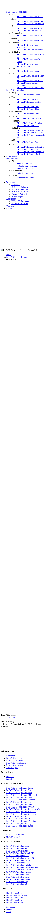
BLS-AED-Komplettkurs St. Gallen (21, 811)
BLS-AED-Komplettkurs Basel (30, 21)
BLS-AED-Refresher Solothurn (30, 123)
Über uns (10, 206)
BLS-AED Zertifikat (20, 189)
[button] (23, 416)
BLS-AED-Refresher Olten (28, 125)
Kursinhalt (15, 184)
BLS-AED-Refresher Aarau (28, 95)
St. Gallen (11, 396)
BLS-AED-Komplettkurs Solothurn (21, 814)
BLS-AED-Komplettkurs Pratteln (30, 24)
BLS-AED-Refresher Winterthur (30, 152)
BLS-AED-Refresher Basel (28, 99)
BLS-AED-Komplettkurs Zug (29, 71)
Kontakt (9, 208)
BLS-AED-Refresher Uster (28, 149)
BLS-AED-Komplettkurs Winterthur (21, 821)
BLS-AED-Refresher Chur (28, 114)
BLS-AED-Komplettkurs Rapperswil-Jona (27, 65)
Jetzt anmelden (7, 708)
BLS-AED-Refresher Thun (28, 109)
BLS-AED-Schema (19, 187)
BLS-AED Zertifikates (10, 519)
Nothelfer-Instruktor (19, 203)
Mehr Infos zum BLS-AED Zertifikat (16, 585)
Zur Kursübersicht (8, 248)
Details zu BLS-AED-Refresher (14, 686)
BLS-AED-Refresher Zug (27, 142)
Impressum (10, 907)
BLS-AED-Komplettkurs (16, 12)
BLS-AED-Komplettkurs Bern (29, 28)
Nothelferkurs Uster (25, 163)
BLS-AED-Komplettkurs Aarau (30, 16)
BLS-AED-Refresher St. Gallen (30, 133)
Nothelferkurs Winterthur (27, 166)
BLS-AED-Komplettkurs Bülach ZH (21, 795)
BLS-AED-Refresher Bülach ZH (30, 147)
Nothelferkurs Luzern (25, 178)
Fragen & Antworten (20, 194)
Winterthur (32, 396)
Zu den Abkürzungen (10, 543)
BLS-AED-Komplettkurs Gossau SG (21, 800)
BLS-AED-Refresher (15, 90)
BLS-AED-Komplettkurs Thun (30, 31)
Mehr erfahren (7, 293)
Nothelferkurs (12, 159)
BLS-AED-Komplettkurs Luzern (30, 40)
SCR (26, 350)
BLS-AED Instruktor (20, 201)
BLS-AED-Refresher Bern (28, 106)
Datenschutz (11, 909)
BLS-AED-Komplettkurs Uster (30, 80)
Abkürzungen (17, 196)
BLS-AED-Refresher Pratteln (29, 102)
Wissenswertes (12, 182)
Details (4, 710)
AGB (8, 912)
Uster (19, 396)
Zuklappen (17, 293)
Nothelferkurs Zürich (25, 168)
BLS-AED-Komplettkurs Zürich (30, 88)
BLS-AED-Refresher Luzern (29, 118)
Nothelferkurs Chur (25, 173)
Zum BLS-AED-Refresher (12, 523)
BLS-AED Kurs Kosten (21, 192)
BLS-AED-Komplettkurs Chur (29, 35)
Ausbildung (11, 199)
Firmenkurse (11, 156)
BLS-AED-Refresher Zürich (28, 154)
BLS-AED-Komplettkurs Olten (30, 50)
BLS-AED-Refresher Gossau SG (30, 130)
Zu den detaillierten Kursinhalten (14, 499)
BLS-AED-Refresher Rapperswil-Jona (22, 867)
